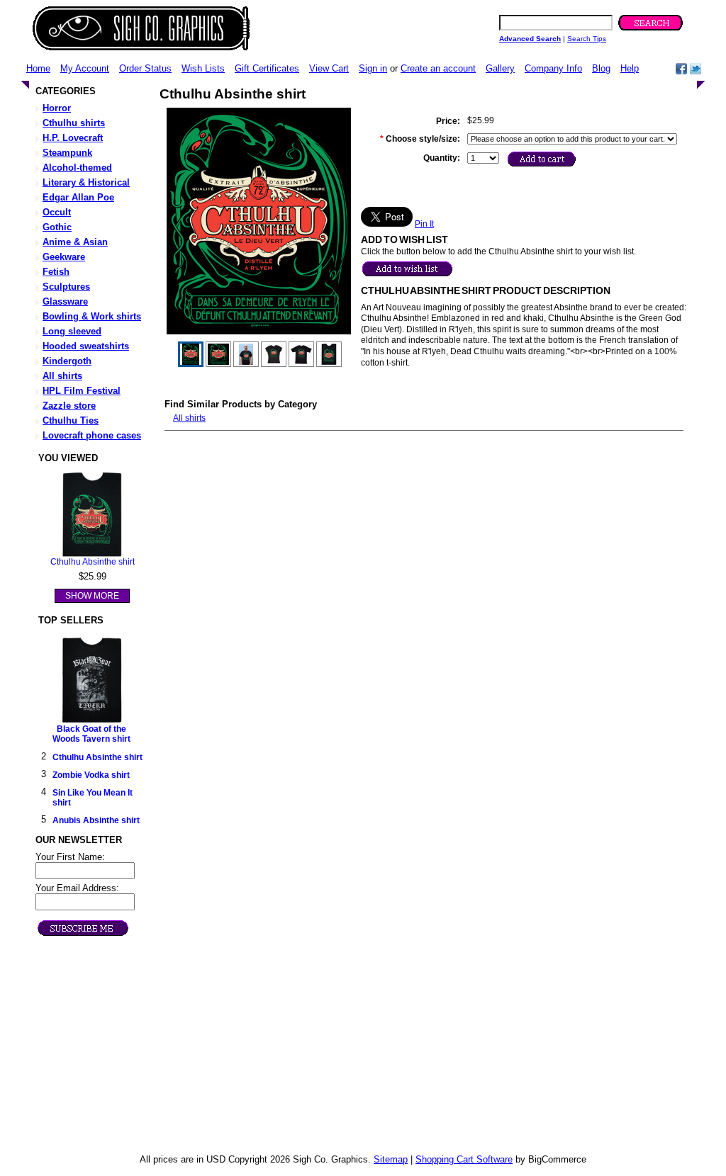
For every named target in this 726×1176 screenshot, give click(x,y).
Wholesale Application (388, 1032)
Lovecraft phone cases (92, 435)
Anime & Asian (75, 242)
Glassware (65, 301)
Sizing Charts (370, 1111)
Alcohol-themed (77, 167)
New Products (372, 989)
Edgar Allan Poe (78, 197)
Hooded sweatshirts (86, 346)
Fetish (56, 271)
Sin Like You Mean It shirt (92, 798)
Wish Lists (203, 68)
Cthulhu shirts (74, 123)
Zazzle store (69, 405)
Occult (57, 212)
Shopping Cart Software (464, 1159)
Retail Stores (369, 1021)
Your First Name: (70, 857)
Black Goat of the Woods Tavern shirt (91, 734)
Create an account (438, 68)
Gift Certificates (267, 68)
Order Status (145, 68)
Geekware (64, 256)
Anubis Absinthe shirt (96, 820)
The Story (363, 1000)
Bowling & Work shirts (92, 316)
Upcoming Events (379, 1010)
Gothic (57, 227)
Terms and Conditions (387, 1121)
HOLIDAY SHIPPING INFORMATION (420, 1068)
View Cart (329, 68)
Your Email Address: (77, 888)
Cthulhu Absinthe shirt (92, 562)
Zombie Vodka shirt (91, 775)
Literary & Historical (86, 182)
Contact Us (366, 1079)
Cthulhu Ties (71, 420)
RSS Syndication (378, 1132)
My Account (84, 68)
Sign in (373, 68)
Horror (57, 108)
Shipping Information (385, 1090)
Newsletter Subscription (391, 1143)
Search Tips (586, 39)
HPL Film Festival (82, 390)
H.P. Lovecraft (73, 137)
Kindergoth (67, 361)
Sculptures (66, 286)
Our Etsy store (373, 1042)
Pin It (424, 224)
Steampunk (67, 152)
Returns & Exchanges (388, 1100)
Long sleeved (72, 331)
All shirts (62, 376)
